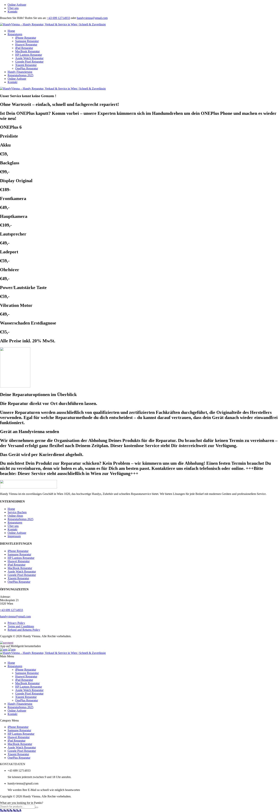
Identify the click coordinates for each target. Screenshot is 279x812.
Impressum (14, 536)
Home (11, 30)
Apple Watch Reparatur (29, 58)
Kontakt (12, 11)
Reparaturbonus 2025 (20, 75)
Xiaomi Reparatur (26, 65)
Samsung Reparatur (27, 41)
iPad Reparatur (24, 48)
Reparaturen (15, 34)
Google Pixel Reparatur (29, 61)
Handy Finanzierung (20, 71)
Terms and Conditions (21, 626)
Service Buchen (17, 512)
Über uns (13, 8)
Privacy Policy (16, 623)
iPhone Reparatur (25, 37)
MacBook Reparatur (27, 51)
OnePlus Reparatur (26, 68)
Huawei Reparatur (26, 44)
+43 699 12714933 (58, 18)
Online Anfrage (17, 4)
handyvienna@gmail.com (92, 18)
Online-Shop (15, 515)
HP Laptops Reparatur (28, 54)
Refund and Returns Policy (24, 629)
